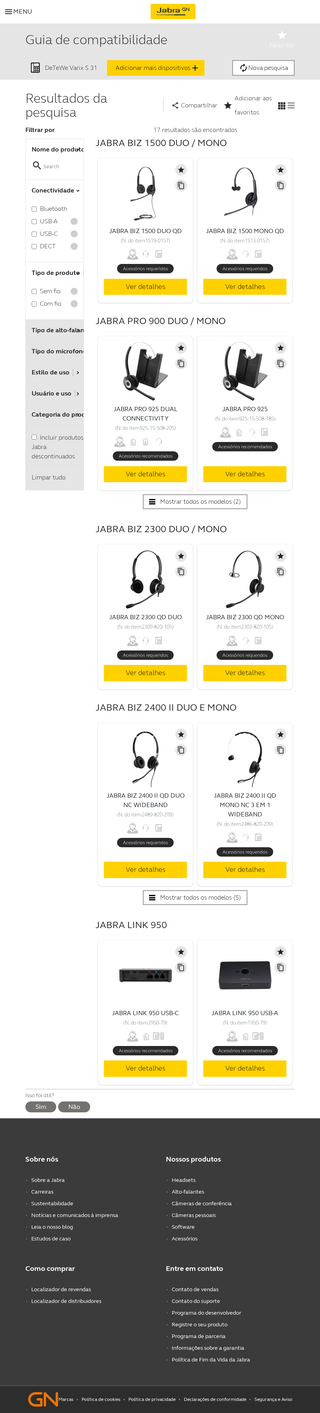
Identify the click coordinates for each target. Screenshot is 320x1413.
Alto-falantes (188, 1191)
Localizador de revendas (61, 1289)
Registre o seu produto (200, 1324)
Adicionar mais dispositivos (158, 68)
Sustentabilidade (52, 1203)
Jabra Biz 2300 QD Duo (145, 617)
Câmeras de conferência (202, 1203)
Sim (41, 1106)
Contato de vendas (195, 1289)
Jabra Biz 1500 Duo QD (145, 231)
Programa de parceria (199, 1336)
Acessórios (184, 1238)
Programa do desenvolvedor (206, 1313)
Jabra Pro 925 (245, 409)
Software (183, 1227)
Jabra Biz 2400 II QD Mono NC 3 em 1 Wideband (245, 805)
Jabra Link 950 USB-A (245, 1013)
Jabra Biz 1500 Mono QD (245, 231)
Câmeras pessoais (194, 1215)
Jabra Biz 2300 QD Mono (245, 617)
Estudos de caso (51, 1238)
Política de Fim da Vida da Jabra (211, 1359)
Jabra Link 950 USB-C (145, 1013)
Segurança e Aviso (273, 1399)
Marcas (66, 1399)
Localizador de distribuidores (66, 1301)
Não (74, 1106)
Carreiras (42, 1191)
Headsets (184, 1180)
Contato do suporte (196, 1301)
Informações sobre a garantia (208, 1348)
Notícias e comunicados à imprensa (74, 1215)
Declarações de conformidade (215, 1399)
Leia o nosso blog (52, 1227)
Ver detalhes (145, 286)
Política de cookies (101, 1399)
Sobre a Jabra (48, 1180)
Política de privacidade (152, 1399)
